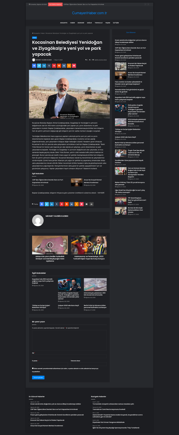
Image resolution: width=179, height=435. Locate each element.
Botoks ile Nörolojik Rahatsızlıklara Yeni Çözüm (135, 210)
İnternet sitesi (75, 361)
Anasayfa (63, 23)
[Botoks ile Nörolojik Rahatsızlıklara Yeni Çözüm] (120, 211)
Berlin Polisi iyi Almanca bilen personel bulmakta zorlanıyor (95, 306)
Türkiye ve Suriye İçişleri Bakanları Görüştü (41, 306)
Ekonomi (81, 23)
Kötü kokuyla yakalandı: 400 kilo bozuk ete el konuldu (94, 294)
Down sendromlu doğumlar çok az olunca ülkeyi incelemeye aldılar (130, 41)
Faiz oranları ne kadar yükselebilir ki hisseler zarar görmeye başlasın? (128, 83)
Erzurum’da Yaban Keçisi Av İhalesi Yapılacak (137, 64)
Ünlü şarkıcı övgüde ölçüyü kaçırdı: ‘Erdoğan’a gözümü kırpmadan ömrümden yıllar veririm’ (68, 296)
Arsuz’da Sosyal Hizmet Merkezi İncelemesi (137, 74)
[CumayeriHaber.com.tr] (89, 13)
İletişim (116, 23)
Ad (33, 353)
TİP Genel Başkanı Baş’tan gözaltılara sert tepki (137, 200)
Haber (72, 23)
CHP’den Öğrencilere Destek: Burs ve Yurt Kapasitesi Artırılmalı (130, 49)
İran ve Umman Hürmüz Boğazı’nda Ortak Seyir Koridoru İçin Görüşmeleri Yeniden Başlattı (136, 172)
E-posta (35, 361)
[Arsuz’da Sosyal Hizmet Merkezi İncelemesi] (76, 182)
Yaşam (107, 23)
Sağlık (89, 23)
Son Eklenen (131, 32)
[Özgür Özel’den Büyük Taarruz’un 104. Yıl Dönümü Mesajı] (120, 153)
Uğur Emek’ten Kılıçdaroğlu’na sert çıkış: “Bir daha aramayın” (130, 191)
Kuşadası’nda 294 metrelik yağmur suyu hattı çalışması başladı (43, 281)
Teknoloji (98, 23)
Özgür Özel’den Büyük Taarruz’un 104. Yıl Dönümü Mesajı (136, 152)
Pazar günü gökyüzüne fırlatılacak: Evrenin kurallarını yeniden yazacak (128, 57)
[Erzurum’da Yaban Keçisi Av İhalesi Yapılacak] (120, 66)
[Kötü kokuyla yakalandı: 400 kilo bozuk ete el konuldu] (95, 284)
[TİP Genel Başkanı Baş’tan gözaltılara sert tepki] (120, 201)
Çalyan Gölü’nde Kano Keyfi (68, 305)
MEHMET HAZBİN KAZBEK (44, 60)
